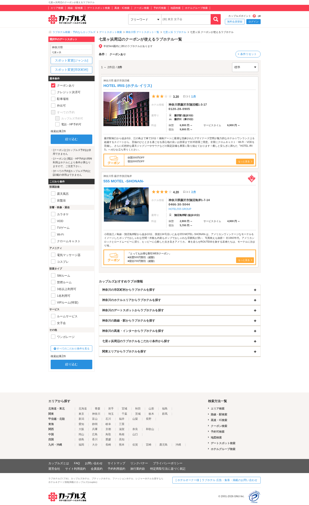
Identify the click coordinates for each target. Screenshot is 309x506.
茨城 (138, 413)
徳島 (81, 439)
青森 (97, 408)
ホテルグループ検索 (196, 8)
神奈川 (96, 413)
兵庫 (95, 429)
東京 (81, 413)
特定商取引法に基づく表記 (167, 468)
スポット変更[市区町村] (71, 69)
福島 (165, 408)
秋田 (138, 408)
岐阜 (108, 424)
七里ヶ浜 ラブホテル (174, 32)
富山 (95, 418)
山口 (135, 434)
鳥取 (108, 434)
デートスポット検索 (98, 8)
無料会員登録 (234, 21)
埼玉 (111, 413)
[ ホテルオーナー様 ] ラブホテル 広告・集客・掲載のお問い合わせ (216, 480)
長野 (148, 418)
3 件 (193, 191)
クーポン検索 (141, 8)
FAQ (77, 463)
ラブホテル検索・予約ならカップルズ (74, 32)
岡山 (81, 434)
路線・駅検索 (75, 8)
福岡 (81, 444)
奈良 (135, 429)
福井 (121, 418)
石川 (108, 418)
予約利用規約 (116, 468)
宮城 (124, 408)
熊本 (121, 444)
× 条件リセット (247, 54)
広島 (95, 434)
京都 (108, 429)
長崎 (108, 444)
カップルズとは (58, 463)
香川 (95, 439)
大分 (95, 444)
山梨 (135, 418)
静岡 (95, 424)
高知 (121, 439)
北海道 (83, 408)
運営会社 (54, 468)
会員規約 (97, 468)
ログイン (253, 21)
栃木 (151, 413)
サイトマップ (116, 463)
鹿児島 (163, 444)
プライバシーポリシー (167, 463)
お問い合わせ (94, 463)
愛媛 (108, 439)
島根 (121, 434)
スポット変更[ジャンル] (71, 60)
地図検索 (175, 8)
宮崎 (148, 444)
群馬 (165, 413)
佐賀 (135, 444)
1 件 (193, 96)
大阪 (81, 429)
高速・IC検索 (121, 8)
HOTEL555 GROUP (180, 209)
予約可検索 (159, 8)
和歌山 (150, 429)
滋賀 (121, 429)
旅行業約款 (137, 468)
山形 (151, 408)
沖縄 (178, 444)
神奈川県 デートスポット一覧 (142, 32)
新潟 (81, 418)
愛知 (81, 424)
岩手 (111, 408)
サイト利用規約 (75, 468)
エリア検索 (57, 8)
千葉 (124, 413)
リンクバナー (139, 463)
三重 (121, 424)
